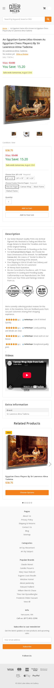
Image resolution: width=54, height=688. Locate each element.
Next (50, 464)
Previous (3, 464)
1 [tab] (22, 502)
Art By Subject (27, 551)
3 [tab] (27, 502)
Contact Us (27, 527)
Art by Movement (27, 547)
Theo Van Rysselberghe (27, 594)
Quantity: (9, 197)
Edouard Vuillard (27, 586)
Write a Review (22, 54)
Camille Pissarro (27, 568)
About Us (27, 516)
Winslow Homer (27, 579)
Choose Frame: (21, 183)
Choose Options (27, 492)
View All (27, 601)
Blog (27, 531)
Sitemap (27, 534)
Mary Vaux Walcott (27, 572)
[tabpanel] (27, 463)
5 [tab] (31, 502)
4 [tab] (29, 502)
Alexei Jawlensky (27, 583)
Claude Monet (27, 564)
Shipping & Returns (27, 523)
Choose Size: (17, 174)
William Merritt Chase (27, 590)
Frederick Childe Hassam (27, 598)
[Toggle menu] (3, 8)
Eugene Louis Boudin (27, 575)
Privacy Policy (27, 519)
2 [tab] (25, 502)
